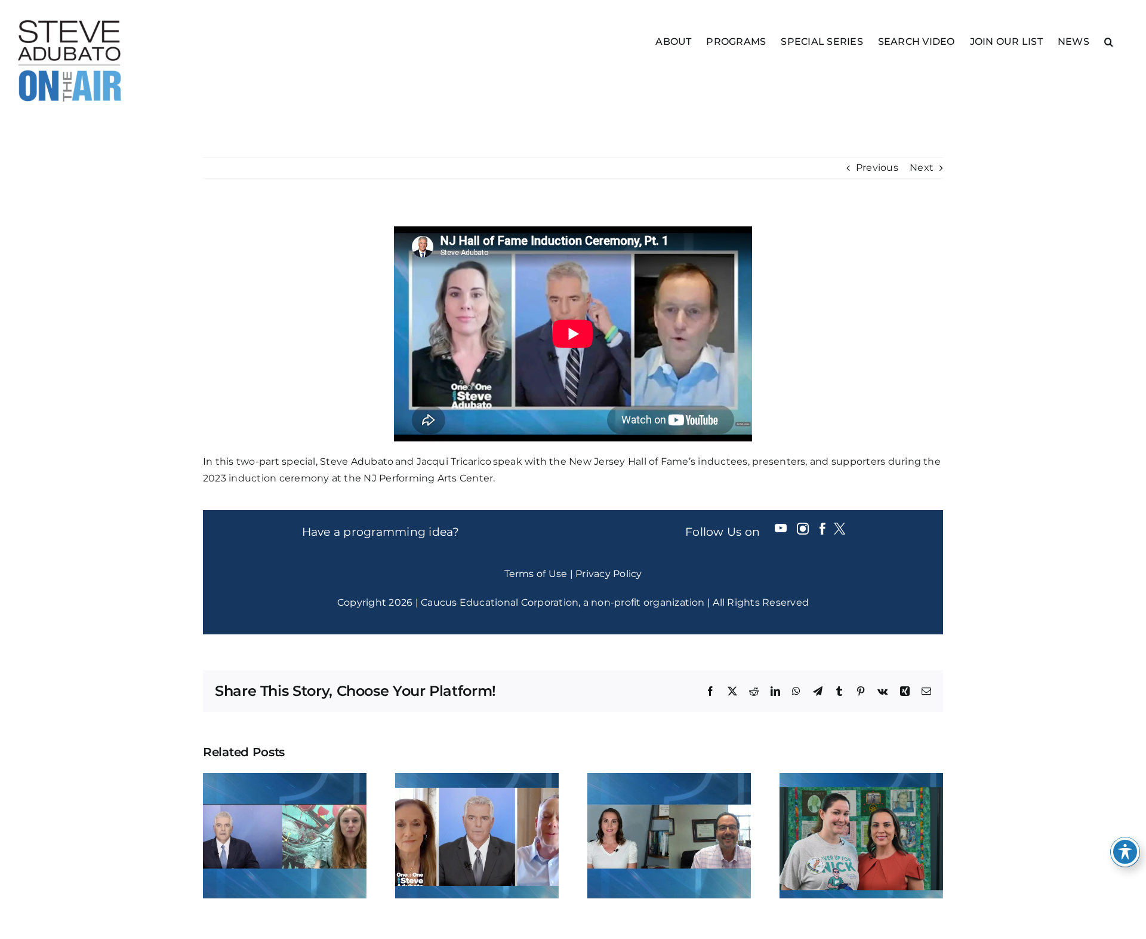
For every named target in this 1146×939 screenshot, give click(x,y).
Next (922, 167)
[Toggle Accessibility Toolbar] (1125, 851)
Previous (877, 167)
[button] (1108, 41)
